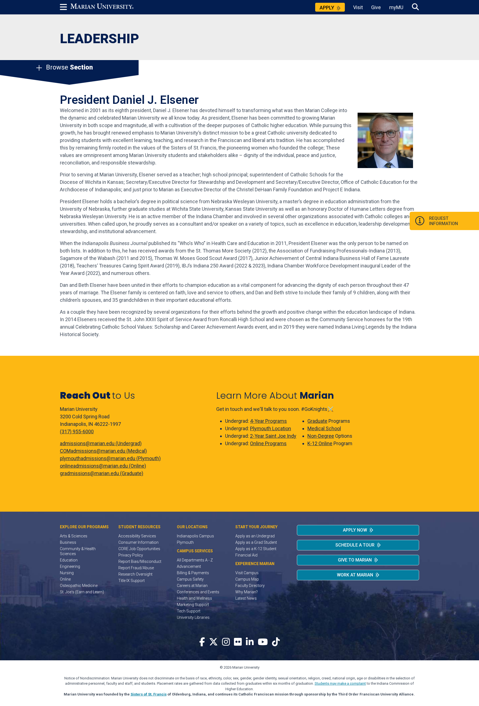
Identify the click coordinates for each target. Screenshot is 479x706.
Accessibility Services (137, 536)
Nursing (67, 573)
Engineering (70, 566)
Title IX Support (131, 580)
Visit (358, 7)
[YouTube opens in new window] (263, 642)
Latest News (246, 598)
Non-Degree (320, 436)
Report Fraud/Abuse (136, 568)
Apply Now (355, 530)
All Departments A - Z (195, 560)
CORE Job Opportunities (139, 549)
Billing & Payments (193, 573)
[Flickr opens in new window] (238, 642)
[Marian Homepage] (102, 7)
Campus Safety (190, 579)
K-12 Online (319, 443)
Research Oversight (135, 574)
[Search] (415, 7)
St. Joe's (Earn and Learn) (82, 592)
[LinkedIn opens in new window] (250, 642)
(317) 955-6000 (77, 431)
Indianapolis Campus (195, 536)
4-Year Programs (268, 421)
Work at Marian (355, 575)
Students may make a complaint (340, 683)
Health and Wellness (194, 598)
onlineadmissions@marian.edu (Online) (103, 466)
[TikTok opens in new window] (276, 642)
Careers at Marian (192, 585)
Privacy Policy (130, 555)
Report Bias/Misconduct (139, 561)
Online (65, 579)
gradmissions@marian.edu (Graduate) (101, 473)
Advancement (189, 566)
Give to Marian (355, 560)
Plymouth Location (270, 428)
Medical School (324, 428)
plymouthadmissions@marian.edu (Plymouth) (110, 458)
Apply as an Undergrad (255, 536)
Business (68, 542)
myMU (396, 7)
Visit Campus (247, 573)
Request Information (443, 221)
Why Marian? (246, 592)
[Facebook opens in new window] (202, 642)
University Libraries (193, 617)
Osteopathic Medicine (79, 585)
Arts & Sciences (73, 536)
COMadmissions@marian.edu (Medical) (103, 451)
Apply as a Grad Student (256, 542)
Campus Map (247, 579)
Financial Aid (246, 555)
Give (376, 7)
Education (69, 560)
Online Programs (268, 443)
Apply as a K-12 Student (255, 549)
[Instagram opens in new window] (226, 642)
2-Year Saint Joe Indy (273, 436)
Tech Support (188, 611)
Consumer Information (138, 542)
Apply (327, 8)
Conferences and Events (198, 592)
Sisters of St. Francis (149, 694)
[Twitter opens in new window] (213, 642)
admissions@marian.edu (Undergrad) (101, 443)
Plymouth (185, 542)
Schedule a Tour (354, 545)
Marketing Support (193, 604)
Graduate (317, 421)
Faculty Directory (250, 585)
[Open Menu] (65, 7)
